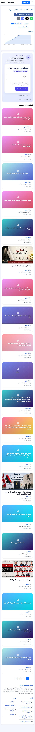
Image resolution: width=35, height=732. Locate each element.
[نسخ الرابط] (18, 18)
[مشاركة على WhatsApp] (31, 18)
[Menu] (32, 2)
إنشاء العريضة (20, 88)
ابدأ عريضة (25, 2)
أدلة (31, 698)
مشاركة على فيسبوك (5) (25, 14)
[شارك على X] (27, 18)
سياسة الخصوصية (23, 27)
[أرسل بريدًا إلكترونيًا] (22, 18)
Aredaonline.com (7, 2)
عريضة (26, 23)
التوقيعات (16, 23)
